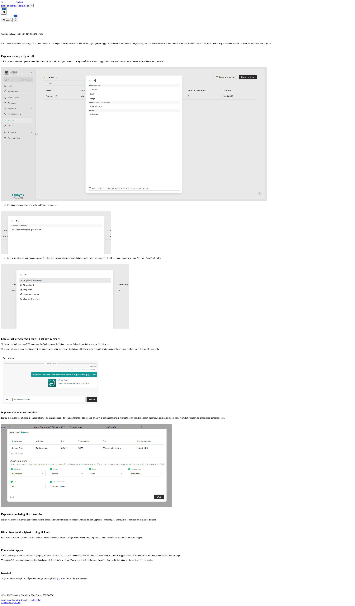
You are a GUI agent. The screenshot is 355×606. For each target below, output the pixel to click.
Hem (3, 6)
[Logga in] (31, 5)
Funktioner (10, 6)
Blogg (26, 6)
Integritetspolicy (23, 600)
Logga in (8, 20)
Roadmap (19, 6)
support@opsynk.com (10, 602)
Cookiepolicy (35, 600)
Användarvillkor (8, 600)
